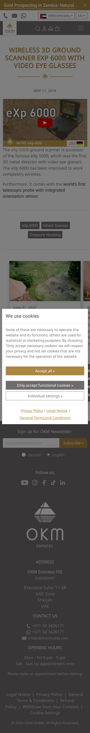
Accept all (43, 370)
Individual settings (44, 395)
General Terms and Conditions (45, 417)
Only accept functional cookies (43, 385)
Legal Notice (57, 410)
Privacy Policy (32, 410)
